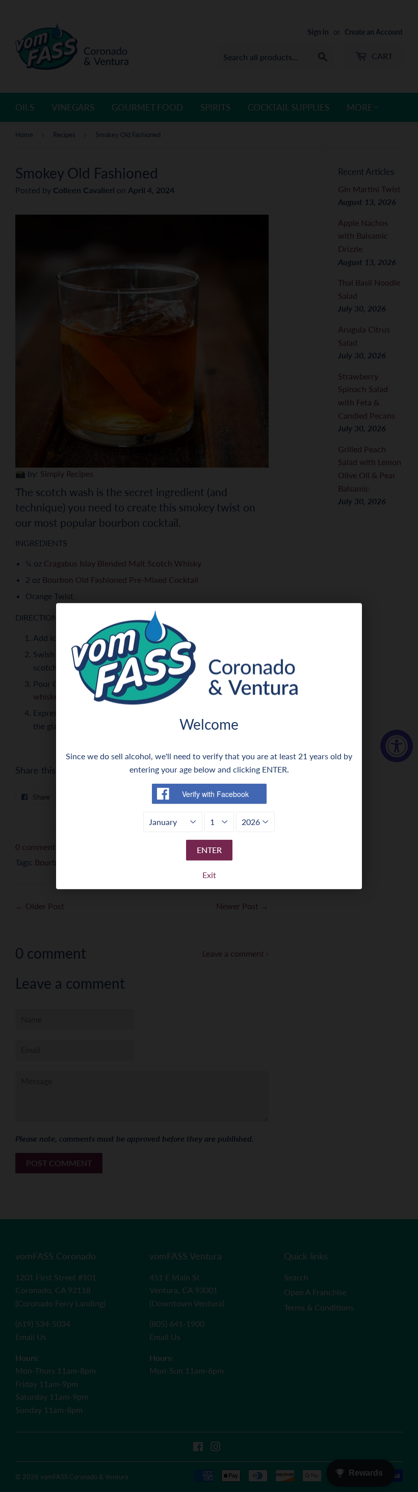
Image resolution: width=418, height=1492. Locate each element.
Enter (209, 850)
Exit (209, 875)
